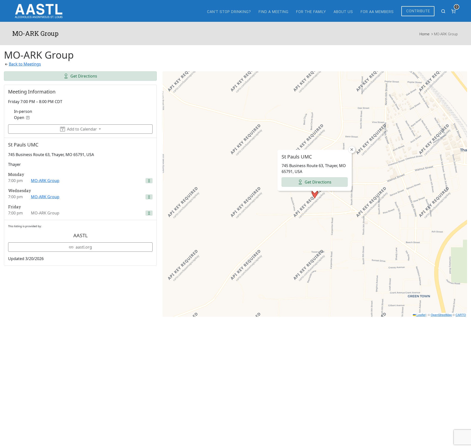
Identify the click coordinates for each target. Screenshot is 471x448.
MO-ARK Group (45, 180)
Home (424, 34)
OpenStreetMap (441, 315)
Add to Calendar (82, 129)
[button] (315, 194)
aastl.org (84, 247)
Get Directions (83, 76)
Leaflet (421, 315)
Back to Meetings (25, 64)
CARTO (461, 315)
